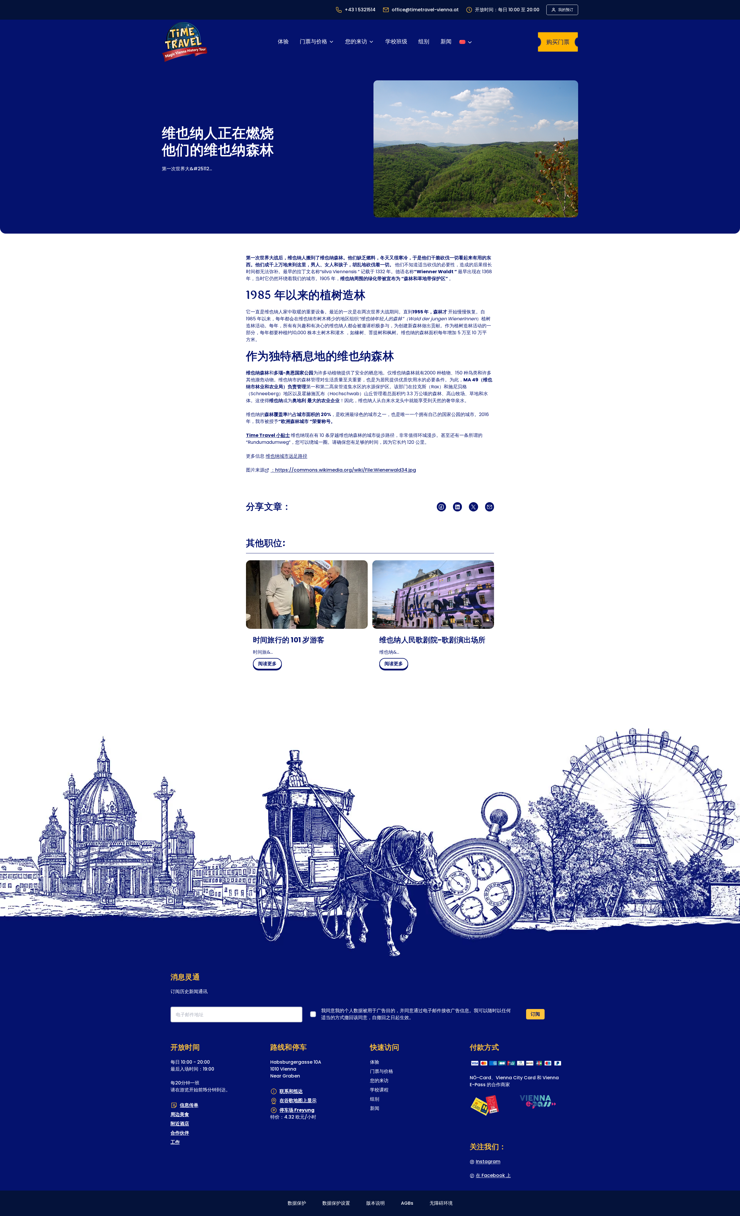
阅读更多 (269, 664)
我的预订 (565, 9)
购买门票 (557, 42)
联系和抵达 (291, 1091)
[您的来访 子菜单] (371, 42)
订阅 (535, 1014)
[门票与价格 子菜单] (331, 42)
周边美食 (180, 1114)
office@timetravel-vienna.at (425, 9)
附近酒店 (180, 1123)
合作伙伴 (180, 1133)
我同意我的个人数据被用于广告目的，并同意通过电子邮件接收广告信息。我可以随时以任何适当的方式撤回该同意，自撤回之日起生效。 (416, 1014)
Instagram (488, 1161)
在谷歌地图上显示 (298, 1100)
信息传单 (189, 1105)
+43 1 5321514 (360, 9)
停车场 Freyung (297, 1110)
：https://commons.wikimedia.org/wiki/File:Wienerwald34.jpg (343, 470)
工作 (175, 1142)
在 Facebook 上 (493, 1175)
